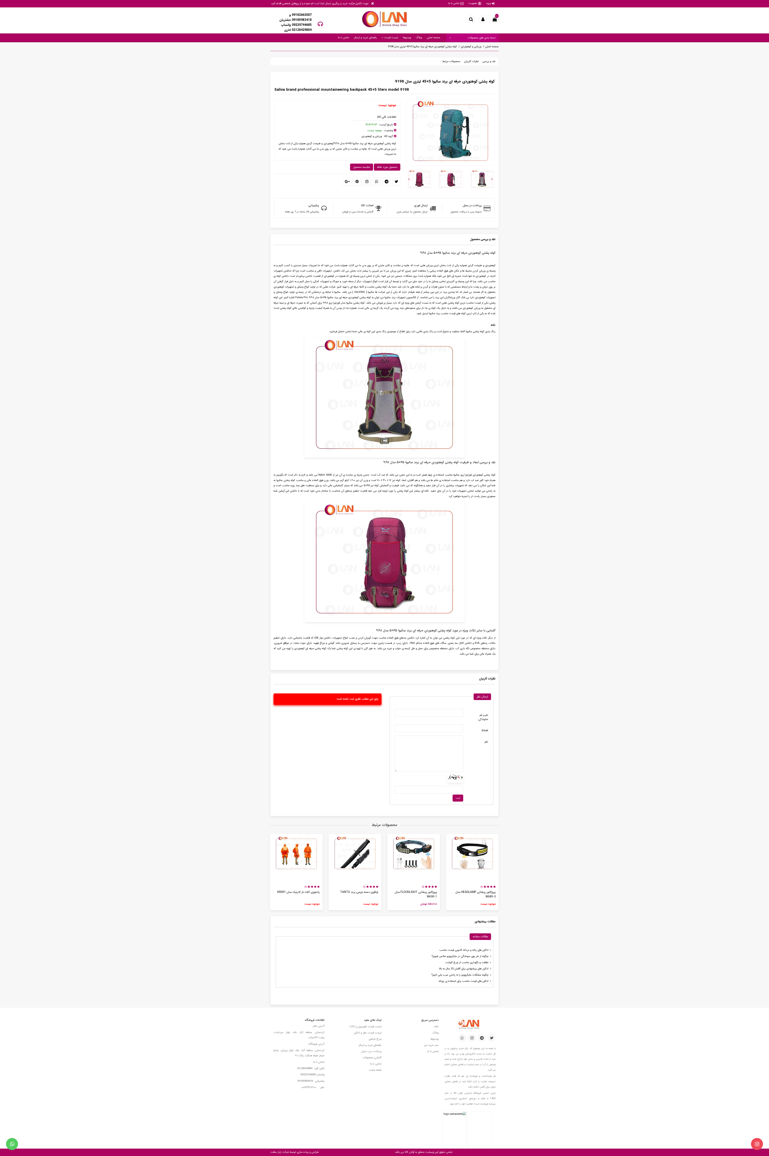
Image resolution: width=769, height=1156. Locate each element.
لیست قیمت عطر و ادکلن (367, 1033)
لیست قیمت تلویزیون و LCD (365, 1026)
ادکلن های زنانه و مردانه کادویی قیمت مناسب (463, 950)
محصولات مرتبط (451, 61)
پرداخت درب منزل (371, 1051)
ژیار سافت (275, 1152)
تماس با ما (453, 3)
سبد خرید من (431, 1045)
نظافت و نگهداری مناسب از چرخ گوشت (466, 962)
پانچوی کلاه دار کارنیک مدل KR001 (298, 892)
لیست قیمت (390, 37)
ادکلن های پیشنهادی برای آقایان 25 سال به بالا (463, 969)
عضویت (472, 3)
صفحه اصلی (433, 37)
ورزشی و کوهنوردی (471, 46)
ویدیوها (407, 37)
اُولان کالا (409, 1152)
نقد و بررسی (488, 61)
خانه (436, 1026)
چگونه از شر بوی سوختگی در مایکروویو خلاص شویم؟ (460, 956)
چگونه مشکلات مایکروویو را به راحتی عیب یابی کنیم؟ (459, 975)
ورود (488, 3)
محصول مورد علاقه (387, 167)
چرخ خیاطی (374, 1039)
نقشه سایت (375, 1070)
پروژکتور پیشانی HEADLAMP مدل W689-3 (475, 894)
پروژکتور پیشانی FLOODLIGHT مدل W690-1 (416, 894)
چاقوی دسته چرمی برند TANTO (359, 892)
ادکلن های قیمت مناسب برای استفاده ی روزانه (463, 981)
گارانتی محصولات (372, 1057)
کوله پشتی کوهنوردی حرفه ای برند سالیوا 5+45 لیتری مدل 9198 (422, 46)
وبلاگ (419, 37)
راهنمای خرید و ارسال (365, 37)
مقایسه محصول (361, 167)
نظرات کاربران (471, 61)
